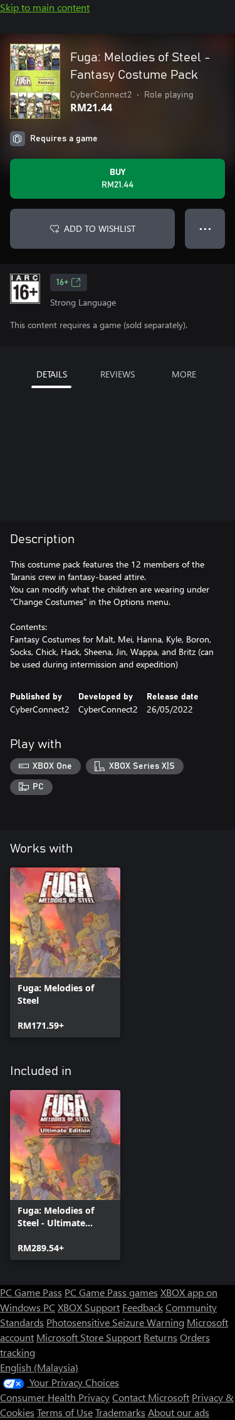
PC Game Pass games (111, 1292)
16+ (62, 282)
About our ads (178, 1412)
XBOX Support (89, 1307)
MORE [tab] (184, 374)
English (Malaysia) (39, 1367)
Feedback (142, 1307)
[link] (65, 953)
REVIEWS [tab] (117, 374)
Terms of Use (65, 1412)
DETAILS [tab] (51, 374)
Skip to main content (45, 7)
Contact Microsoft (150, 1397)
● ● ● (205, 228)
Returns (160, 1337)
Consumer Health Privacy (55, 1397)
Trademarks (120, 1412)
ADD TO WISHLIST (99, 228)
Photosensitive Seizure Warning (115, 1322)
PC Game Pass (31, 1292)
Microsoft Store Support (88, 1337)
